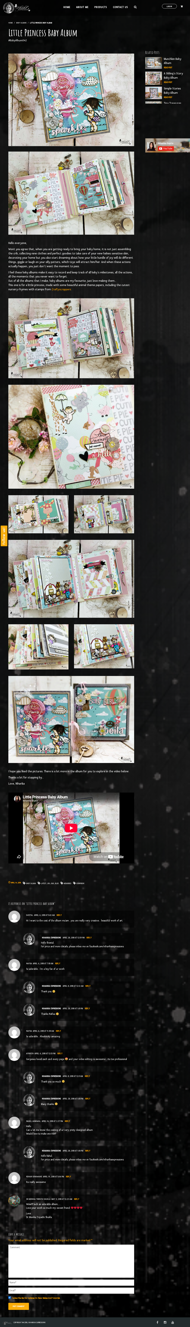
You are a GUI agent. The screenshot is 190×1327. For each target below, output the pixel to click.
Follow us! (4, 536)
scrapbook (80, 883)
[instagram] (165, 1322)
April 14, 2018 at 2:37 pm (52, 1121)
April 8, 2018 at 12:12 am (73, 986)
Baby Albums (21, 23)
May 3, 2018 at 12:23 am (61, 1199)
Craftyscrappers (61, 289)
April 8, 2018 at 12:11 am (73, 1076)
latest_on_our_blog (50, 883)
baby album (31, 883)
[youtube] (172, 1322)
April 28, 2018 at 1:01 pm (73, 1008)
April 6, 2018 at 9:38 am (43, 1031)
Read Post (168, 67)
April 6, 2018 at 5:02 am (44, 915)
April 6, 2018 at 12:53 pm (45, 1053)
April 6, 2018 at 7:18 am (43, 963)
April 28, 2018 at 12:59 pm (74, 937)
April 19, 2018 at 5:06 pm (53, 1176)
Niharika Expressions (51, 937)
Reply (59, 915)
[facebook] (157, 1322)
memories (67, 883)
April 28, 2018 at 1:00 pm (73, 1099)
